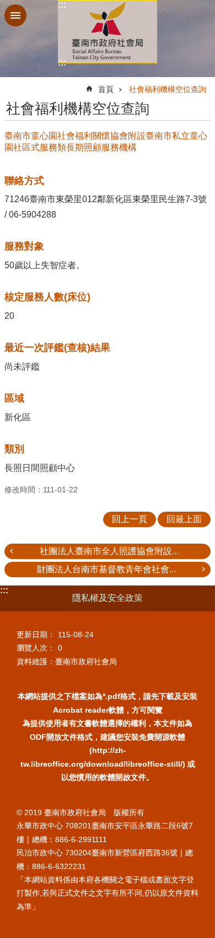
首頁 (106, 89)
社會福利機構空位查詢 (167, 89)
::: (62, 4)
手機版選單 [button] (15, 15)
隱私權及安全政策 (107, 598)
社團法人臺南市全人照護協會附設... (109, 551)
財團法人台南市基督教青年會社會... (106, 569)
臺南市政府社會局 (107, 31)
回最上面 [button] (184, 519)
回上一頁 (129, 519)
